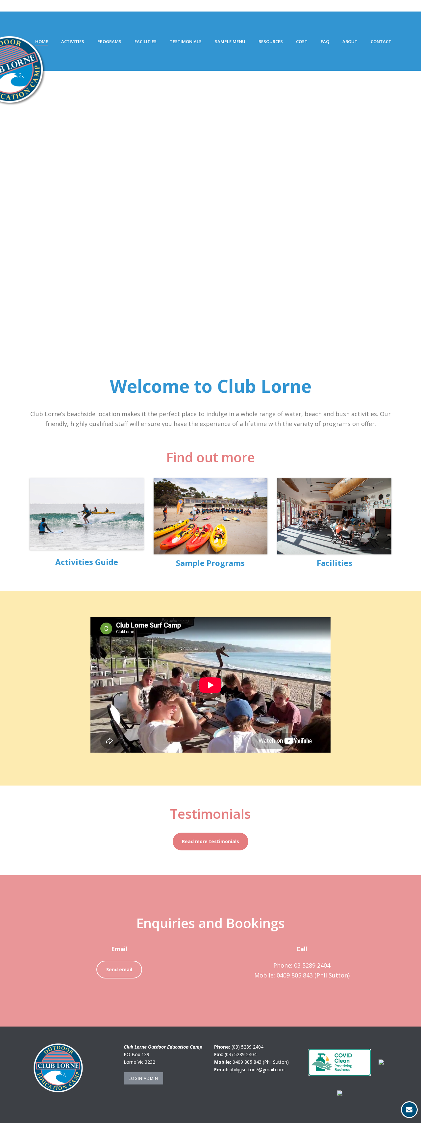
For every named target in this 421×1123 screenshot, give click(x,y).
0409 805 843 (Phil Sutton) (261, 1062)
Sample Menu (230, 41)
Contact (381, 41)
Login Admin (143, 1078)
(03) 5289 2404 (247, 1047)
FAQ (325, 41)
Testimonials (186, 41)
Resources (271, 41)
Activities (72, 41)
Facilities (146, 41)
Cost (302, 41)
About (350, 41)
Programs (109, 41)
